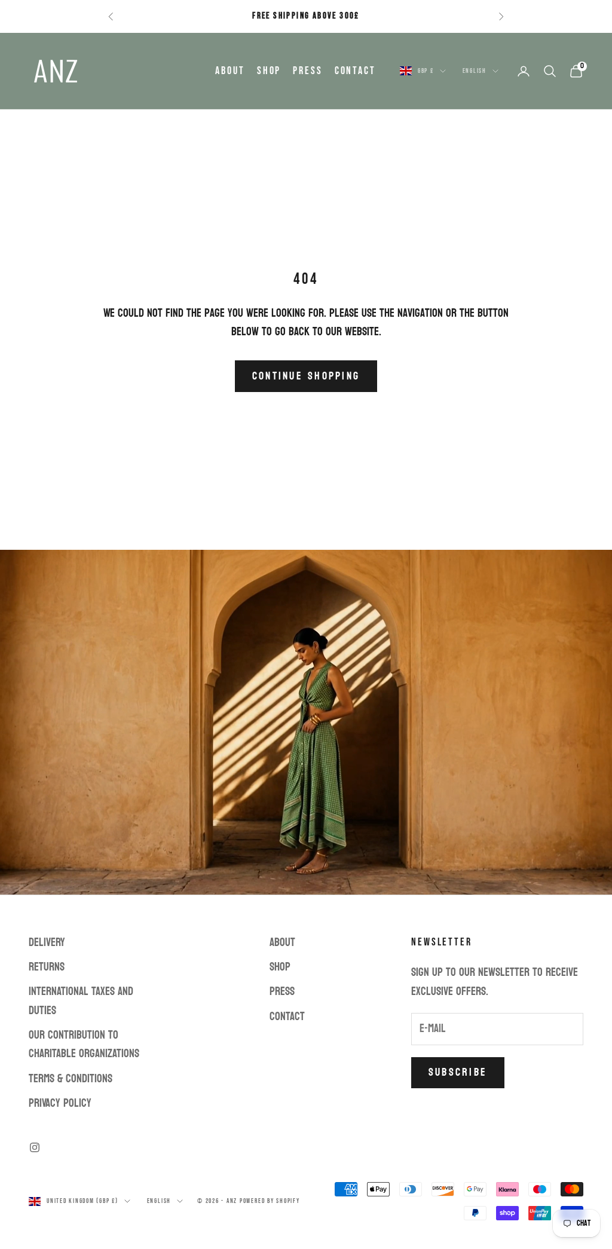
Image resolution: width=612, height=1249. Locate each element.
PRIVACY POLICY (60, 1103)
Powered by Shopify (270, 1201)
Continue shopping (306, 376)
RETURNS (47, 967)
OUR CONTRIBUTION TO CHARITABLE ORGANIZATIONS (84, 1044)
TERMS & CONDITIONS (70, 1079)
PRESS (307, 71)
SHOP (269, 71)
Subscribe (458, 1072)
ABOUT (229, 71)
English (474, 71)
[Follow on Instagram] (35, 1147)
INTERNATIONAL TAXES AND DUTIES (81, 1000)
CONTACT (355, 71)
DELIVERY (47, 942)
